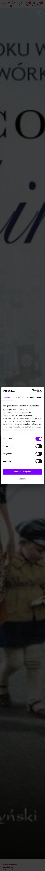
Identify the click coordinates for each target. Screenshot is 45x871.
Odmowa (22, 479)
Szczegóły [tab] (19, 397)
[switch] (38, 446)
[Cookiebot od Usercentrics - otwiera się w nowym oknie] (32, 390)
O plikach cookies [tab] (34, 397)
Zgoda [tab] (7, 397)
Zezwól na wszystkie (22, 472)
